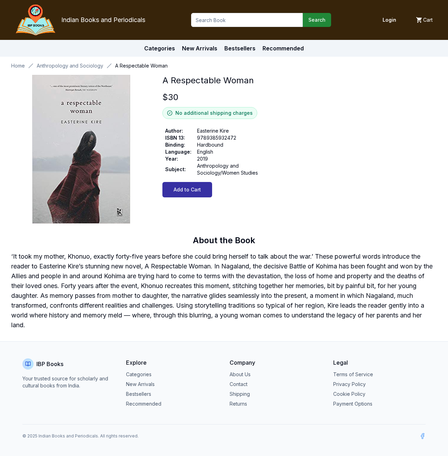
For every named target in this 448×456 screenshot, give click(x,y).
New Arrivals (140, 384)
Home (18, 66)
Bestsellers (138, 394)
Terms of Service (353, 374)
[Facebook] (422, 436)
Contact (238, 384)
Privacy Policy (349, 384)
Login (389, 20)
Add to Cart (187, 189)
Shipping (240, 394)
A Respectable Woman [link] (141, 66)
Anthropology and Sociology (70, 66)
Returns (238, 404)
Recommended (143, 404)
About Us (240, 374)
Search (317, 20)
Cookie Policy (349, 394)
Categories (159, 48)
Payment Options (352, 404)
